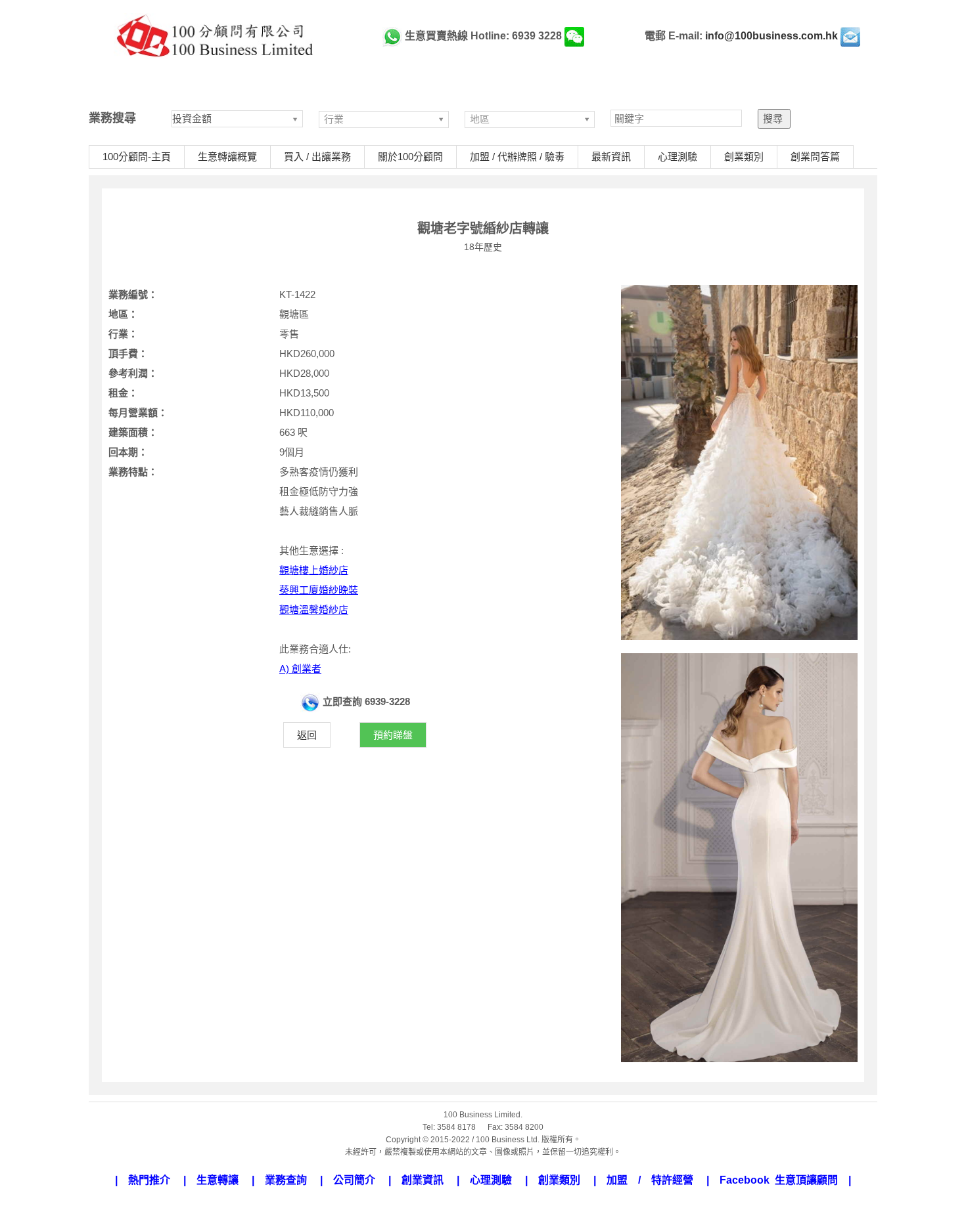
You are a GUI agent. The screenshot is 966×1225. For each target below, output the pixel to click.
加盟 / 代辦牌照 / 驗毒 (517, 156)
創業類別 (744, 156)
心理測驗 (677, 156)
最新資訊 (611, 156)
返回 (307, 735)
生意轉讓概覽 (227, 156)
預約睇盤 (393, 735)
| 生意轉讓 (216, 1180)
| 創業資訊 (421, 1180)
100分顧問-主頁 (137, 156)
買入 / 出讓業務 (317, 156)
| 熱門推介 (148, 1180)
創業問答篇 (815, 156)
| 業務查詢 (284, 1180)
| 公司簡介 (353, 1180)
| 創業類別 (558, 1180)
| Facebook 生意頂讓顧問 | (778, 1180)
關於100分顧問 (410, 156)
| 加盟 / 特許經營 (648, 1180)
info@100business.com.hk (771, 35)
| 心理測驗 (489, 1180)
